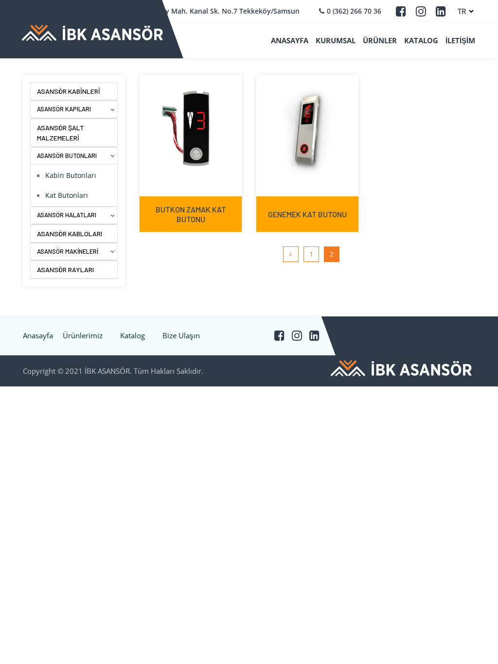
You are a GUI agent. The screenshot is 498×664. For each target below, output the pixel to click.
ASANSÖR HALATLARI (66, 215)
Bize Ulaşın (181, 335)
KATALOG (421, 40)
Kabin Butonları (70, 175)
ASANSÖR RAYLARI (65, 269)
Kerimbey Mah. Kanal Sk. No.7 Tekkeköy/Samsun (219, 11)
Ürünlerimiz (83, 335)
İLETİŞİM (460, 40)
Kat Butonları (66, 195)
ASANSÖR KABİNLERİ (68, 91)
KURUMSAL (336, 40)
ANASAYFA (289, 40)
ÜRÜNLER (380, 40)
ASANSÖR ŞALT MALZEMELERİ (60, 132)
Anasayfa (38, 335)
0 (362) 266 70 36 (354, 11)
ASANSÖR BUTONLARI (67, 155)
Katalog (132, 335)
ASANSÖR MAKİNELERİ (67, 251)
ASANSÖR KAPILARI (64, 109)
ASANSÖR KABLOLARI (69, 233)
